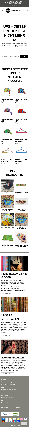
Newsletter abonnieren (10, 407)
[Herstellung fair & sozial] (14, 263)
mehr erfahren (8, 293)
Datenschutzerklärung (7, 397)
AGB (2, 387)
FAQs (2, 400)
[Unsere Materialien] (14, 304)
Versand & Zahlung (6, 382)
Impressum (4, 395)
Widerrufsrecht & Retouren (8, 384)
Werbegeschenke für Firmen (9, 389)
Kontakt (3, 379)
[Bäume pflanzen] (14, 347)
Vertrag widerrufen (6, 403)
